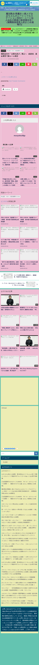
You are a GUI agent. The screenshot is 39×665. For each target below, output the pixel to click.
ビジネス (3, 50)
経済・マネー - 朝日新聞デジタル (16, 50)
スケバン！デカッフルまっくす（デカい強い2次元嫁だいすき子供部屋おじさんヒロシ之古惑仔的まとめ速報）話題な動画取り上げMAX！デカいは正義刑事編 (19, 571)
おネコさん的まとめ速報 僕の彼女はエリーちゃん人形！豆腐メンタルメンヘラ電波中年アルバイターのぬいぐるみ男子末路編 (19, 476)
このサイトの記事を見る (9, 77)
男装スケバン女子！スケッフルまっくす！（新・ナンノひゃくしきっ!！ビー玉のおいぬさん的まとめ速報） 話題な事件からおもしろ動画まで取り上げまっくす (19, 527)
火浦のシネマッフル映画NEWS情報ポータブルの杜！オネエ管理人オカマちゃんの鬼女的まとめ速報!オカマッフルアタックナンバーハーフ (19, 551)
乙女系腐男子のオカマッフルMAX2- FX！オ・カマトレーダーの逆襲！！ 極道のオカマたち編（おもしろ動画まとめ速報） (19, 483)
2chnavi (4, 408)
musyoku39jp (19, 135)
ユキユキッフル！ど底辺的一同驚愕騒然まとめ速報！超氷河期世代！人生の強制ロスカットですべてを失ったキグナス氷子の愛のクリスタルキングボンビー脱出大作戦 (19, 595)
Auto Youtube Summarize (17, 81)
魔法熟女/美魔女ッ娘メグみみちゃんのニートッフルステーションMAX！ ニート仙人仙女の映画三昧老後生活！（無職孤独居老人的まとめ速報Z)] (19, 491)
